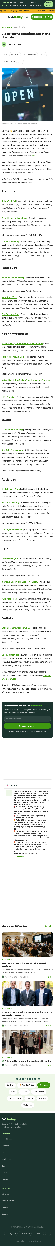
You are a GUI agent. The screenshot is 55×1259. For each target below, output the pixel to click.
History (24, 1091)
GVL (15, 17)
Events (30, 1098)
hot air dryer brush (38, 842)
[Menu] (4, 17)
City (13, 1091)
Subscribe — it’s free (42, 17)
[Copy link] (21, 61)
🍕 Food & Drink (26, 1085)
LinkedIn (38, 1233)
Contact (5, 1214)
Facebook (31, 54)
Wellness (27, 1105)
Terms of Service (34, 1241)
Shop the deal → (20, 857)
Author (10, 1085)
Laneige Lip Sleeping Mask (29, 809)
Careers (5, 1207)
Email (16, 54)
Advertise (5, 1194)
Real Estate (38, 1091)
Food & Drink (7, 1139)
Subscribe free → (27, 726)
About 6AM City (8, 1201)
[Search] (27, 17)
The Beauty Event (40, 791)
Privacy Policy (19, 1241)
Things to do (15, 1098)
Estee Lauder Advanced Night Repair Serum (30, 821)
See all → (49, 926)
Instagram (11, 1233)
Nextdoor (10, 61)
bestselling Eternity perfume (29, 816)
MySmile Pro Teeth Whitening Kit (28, 834)
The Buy (42, 1098)
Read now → (49, 4)
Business (7, 27)
